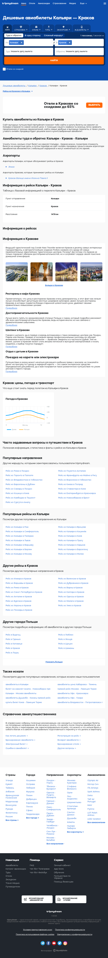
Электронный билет (16, 744)
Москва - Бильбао (51, 839)
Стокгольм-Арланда (72, 807)
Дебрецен (31, 799)
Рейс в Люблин (65, 635)
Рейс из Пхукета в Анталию (72, 471)
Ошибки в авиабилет (16, 748)
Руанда (9, 809)
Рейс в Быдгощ (13, 635)
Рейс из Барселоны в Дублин (20, 484)
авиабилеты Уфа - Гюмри (70, 698)
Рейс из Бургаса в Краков (18, 601)
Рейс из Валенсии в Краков (72, 579)
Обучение (59, 872)
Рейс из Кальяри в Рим (17, 527)
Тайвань (10, 788)
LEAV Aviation (94, 819)
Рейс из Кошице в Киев (17, 493)
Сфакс (29, 810)
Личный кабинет (62, 865)
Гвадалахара (32, 814)
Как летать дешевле (16, 736)
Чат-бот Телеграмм (40, 869)
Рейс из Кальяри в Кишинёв (72, 531)
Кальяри (32, 86)
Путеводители (13, 887)
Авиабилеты (12, 865)
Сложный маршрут (53, 35)
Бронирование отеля (68, 744)
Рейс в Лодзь (12, 653)
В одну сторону (33, 35)
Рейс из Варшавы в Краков (19, 583)
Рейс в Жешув (65, 639)
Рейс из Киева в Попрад (70, 484)
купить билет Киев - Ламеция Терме (24, 702)
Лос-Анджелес (72, 797)
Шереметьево (74, 802)
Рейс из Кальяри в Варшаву (19, 545)
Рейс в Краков (13, 648)
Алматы (71, 822)
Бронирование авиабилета (20, 740)
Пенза (29, 807)
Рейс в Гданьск (13, 639)
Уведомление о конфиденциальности (74, 934)
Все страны (11, 820)
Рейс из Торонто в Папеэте (19, 475)
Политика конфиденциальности (70, 930)
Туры (8, 872)
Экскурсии (11, 879)
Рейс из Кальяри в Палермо (20, 536)
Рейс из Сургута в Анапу (18, 502)
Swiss (90, 795)
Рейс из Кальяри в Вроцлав (72, 527)
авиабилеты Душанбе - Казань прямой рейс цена (28, 698)
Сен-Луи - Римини (52, 833)
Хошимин (31, 780)
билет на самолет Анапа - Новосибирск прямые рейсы (28, 689)
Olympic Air (92, 780)
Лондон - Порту (51, 781)
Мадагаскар (12, 802)
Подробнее (11, 308)
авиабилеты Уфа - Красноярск (73, 693)
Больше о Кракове (54, 285)
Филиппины (11, 813)
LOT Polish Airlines (92, 814)
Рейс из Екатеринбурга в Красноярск (77, 493)
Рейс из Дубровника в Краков (73, 583)
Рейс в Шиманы (66, 648)
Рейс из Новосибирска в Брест (73, 498)
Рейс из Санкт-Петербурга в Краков (24, 592)
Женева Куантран (72, 781)
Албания (10, 792)
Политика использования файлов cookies (35, 934)
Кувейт (9, 784)
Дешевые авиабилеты (14, 86)
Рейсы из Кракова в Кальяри (17, 91)
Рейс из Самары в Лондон (19, 489)
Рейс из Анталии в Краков (19, 597)
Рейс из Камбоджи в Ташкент (20, 498)
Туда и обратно (14, 35)
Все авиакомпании (96, 822)
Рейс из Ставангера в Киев (72, 489)
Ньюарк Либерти (71, 827)
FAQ (32, 865)
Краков (43, 86)
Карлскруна (32, 803)
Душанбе (71, 818)
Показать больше (54, 662)
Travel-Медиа (12, 883)
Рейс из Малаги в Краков (71, 601)
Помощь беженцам (63, 882)
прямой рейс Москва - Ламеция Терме (77, 689)
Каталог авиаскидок (16, 869)
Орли (69, 793)
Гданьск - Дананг (51, 802)
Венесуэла (11, 805)
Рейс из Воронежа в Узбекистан (74, 480)
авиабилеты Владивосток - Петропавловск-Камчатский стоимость (80, 702)
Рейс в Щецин (65, 644)
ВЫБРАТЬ (94, 105)
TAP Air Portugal (91, 800)
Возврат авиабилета (68, 740)
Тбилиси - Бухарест (51, 787)
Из (7, 43)
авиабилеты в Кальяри (17, 684)
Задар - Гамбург (51, 820)
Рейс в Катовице (14, 644)
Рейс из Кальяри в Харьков (71, 545)
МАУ (89, 805)
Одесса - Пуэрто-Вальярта (51, 795)
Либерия (30, 788)
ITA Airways (92, 788)
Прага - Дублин (50, 814)
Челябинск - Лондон (53, 827)
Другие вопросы (66, 748)
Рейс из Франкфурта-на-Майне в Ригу (77, 475)
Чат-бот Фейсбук (38, 872)
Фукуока (30, 792)
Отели (9, 876)
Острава (30, 784)
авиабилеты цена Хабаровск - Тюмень (77, 684)
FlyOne (90, 809)
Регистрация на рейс (68, 736)
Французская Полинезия (12, 796)
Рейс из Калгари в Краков (71, 592)
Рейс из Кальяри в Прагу (70, 540)
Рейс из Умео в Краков (69, 605)
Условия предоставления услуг (37, 930)
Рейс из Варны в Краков (70, 588)
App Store (59, 869)
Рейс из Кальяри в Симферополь (22, 531)
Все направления (55, 844)
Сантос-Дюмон (71, 813)
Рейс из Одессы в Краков (71, 597)
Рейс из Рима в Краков (17, 588)
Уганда (9, 780)
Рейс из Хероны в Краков (18, 605)
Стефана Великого (71, 787)
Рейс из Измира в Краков (18, 579)
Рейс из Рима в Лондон (17, 471)
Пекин (29, 795)
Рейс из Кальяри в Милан (71, 554)
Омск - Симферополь (54, 808)
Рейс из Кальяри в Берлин (19, 549)
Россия (9, 817)
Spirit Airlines (93, 792)
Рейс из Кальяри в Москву (19, 554)
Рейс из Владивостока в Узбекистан (24, 480)
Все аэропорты (74, 832)
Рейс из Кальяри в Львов (18, 540)
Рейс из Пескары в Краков (19, 610)
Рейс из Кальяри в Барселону (73, 549)
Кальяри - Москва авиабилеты (21, 693)
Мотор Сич (93, 784)
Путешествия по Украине (62, 877)
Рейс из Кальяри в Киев (70, 536)
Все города (32, 818)
